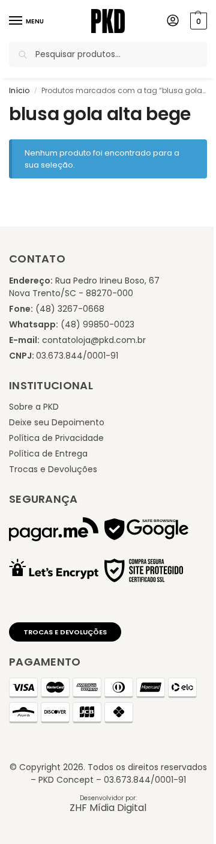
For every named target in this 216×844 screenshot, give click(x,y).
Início (19, 90)
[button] (197, 21)
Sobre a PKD (34, 407)
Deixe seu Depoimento (56, 422)
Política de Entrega (48, 454)
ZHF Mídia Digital (108, 808)
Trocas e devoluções (65, 632)
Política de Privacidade (56, 438)
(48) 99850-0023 (97, 324)
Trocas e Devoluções (53, 469)
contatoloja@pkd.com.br (94, 340)
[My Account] (173, 21)
